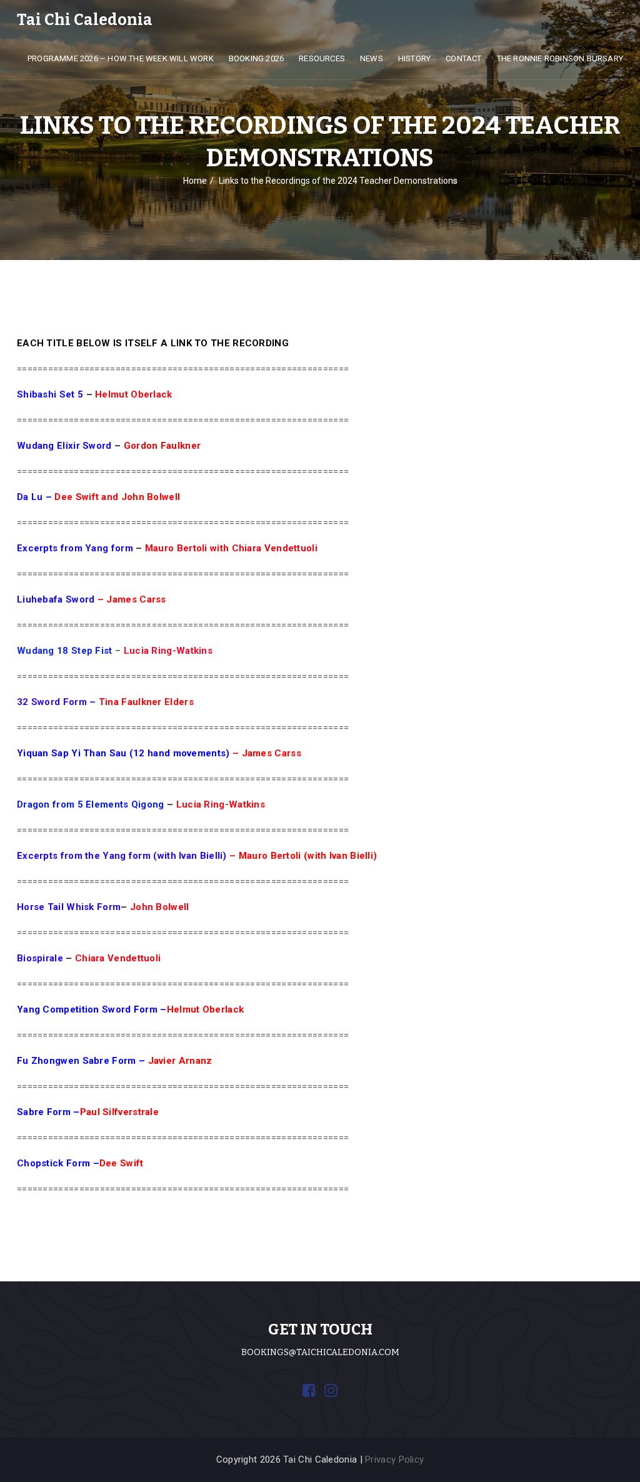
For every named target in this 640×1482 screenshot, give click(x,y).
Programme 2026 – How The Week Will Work (121, 58)
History (414, 58)
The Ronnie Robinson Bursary (560, 58)
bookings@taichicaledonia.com (320, 1352)
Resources (322, 58)
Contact (463, 58)
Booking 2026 (256, 58)
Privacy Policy (394, 1459)
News (371, 58)
